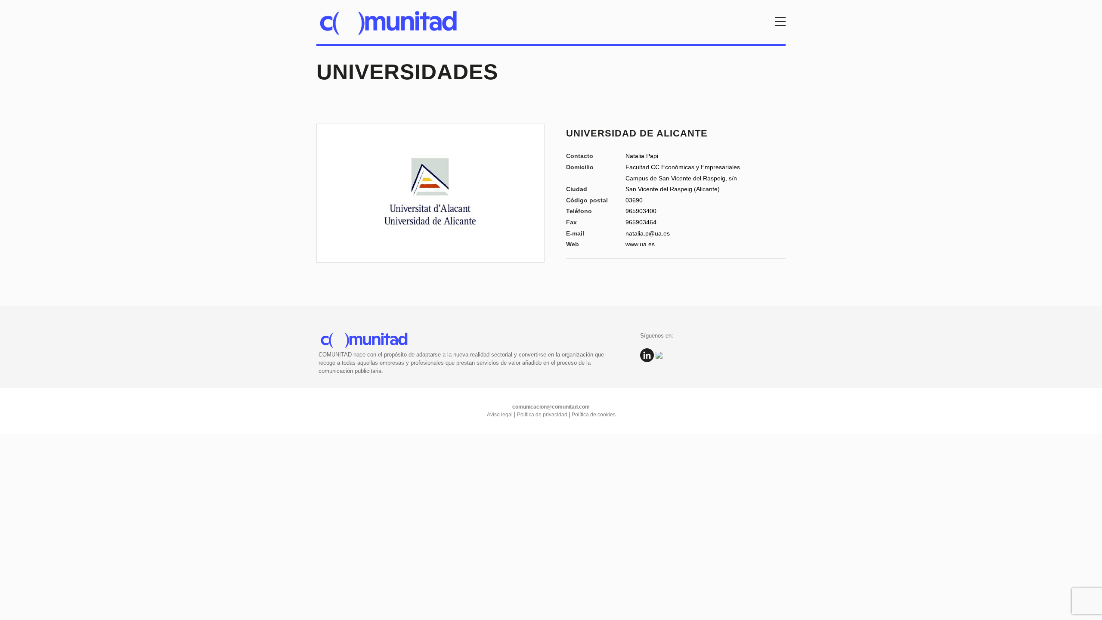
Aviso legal (500, 415)
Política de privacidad (543, 415)
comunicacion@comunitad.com (551, 407)
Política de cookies (594, 415)
